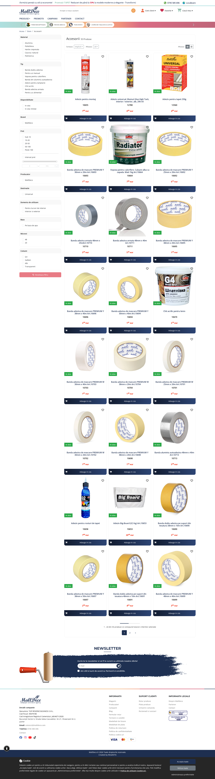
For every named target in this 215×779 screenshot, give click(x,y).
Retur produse (145, 701)
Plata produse (145, 704)
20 (26, 243)
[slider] (23, 161)
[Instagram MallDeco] (25, 737)
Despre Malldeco (176, 701)
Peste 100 (29, 150)
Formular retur (115, 714)
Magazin (112, 701)
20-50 (27, 143)
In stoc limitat (30, 109)
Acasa (21, 31)
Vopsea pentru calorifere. (35, 76)
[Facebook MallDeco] (20, 737)
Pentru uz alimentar (33, 92)
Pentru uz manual (32, 73)
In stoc (27, 105)
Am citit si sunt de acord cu (93, 671)
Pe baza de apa (31, 225)
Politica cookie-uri (116, 734)
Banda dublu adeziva (34, 70)
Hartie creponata (32, 49)
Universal (29, 194)
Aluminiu (29, 43)
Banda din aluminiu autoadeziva (38, 79)
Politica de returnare (117, 728)
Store (29, 31)
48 (26, 239)
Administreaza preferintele (182, 774)
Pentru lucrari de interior (35, 208)
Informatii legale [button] (179, 696)
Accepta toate (182, 761)
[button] (189, 3)
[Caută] (133, 10)
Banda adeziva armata (34, 89)
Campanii (52, 18)
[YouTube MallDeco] (30, 737)
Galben (28, 260)
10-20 (27, 140)
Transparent (30, 266)
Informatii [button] (115, 696)
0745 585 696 (32, 729)
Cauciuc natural (31, 52)
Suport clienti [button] (148, 696)
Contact (79, 18)
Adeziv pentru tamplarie (35, 83)
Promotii (39, 18)
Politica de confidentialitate (120, 731)
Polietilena (29, 46)
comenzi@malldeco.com (35, 725)
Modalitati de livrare (117, 721)
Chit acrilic (29, 86)
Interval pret (30, 157)
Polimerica (29, 56)
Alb (26, 263)
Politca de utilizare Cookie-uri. (133, 771)
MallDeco (29, 123)
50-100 (28, 146)
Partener (66, 18)
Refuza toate (183, 768)
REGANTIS (112, 755)
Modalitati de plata (117, 724)
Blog (111, 711)
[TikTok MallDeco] (35, 737)
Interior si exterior (32, 211)
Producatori (114, 704)
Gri (26, 257)
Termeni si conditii (117, 718)
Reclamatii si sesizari (147, 711)
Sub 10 (28, 137)
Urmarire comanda (147, 708)
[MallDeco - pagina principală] (29, 11)
